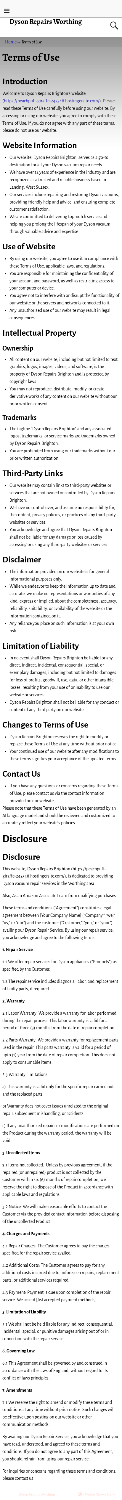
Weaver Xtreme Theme (100, 1494)
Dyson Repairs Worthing (45, 21)
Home (11, 42)
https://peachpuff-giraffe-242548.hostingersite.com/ (51, 100)
